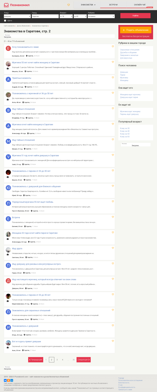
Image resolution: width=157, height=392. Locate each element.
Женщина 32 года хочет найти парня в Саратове (35, 233)
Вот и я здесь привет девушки (26, 341)
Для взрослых (126, 58)
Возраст (63, 13)
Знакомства (87, 5)
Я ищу (6, 13)
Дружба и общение (128, 52)
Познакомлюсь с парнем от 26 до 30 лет (31, 171)
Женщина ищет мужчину (130, 94)
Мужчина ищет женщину (130, 111)
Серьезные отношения (129, 50)
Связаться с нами (125, 390)
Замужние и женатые (129, 55)
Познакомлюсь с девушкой (25, 326)
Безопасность (123, 383)
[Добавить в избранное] (113, 46)
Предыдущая (36, 360)
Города (121, 378)
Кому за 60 (125, 137)
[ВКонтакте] (5, 380)
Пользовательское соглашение (130, 380)
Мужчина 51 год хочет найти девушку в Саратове (35, 155)
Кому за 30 (125, 128)
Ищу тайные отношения (23, 109)
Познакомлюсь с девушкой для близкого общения (36, 186)
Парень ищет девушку (129, 114)
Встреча (16, 217)
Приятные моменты (21, 78)
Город (34, 13)
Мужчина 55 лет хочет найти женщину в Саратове (36, 62)
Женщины (124, 80)
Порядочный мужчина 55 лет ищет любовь (32, 202)
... (68, 360)
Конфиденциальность (126, 387)
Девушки (124, 72)
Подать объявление (137, 30)
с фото (9, 20)
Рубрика (91, 13)
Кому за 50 (125, 134)
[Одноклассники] (8, 380)
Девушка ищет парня (129, 97)
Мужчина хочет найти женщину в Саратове (32, 124)
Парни (122, 75)
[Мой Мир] (11, 380)
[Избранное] (68, 5)
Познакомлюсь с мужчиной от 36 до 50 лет (32, 93)
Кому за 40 (125, 131)
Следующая (83, 360)
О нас (120, 385)
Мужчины (124, 78)
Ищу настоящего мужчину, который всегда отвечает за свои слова (44, 279)
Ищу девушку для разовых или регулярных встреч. (36, 264)
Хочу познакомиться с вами (25, 47)
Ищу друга (17, 248)
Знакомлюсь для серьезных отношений (31, 310)
